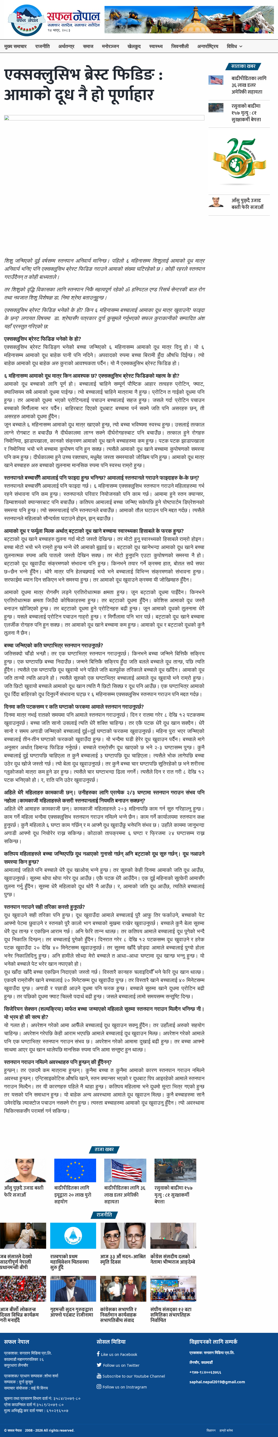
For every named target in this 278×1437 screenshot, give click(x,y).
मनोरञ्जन (110, 46)
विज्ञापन (211, 1430)
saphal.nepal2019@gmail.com (217, 1381)
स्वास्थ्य (156, 46)
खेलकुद (134, 46)
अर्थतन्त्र (66, 46)
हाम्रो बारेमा (226, 1430)
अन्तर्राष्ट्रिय (207, 46)
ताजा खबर (104, 1150)
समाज (88, 46)
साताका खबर (243, 66)
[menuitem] (15, 46)
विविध (232, 46)
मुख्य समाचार (15, 46)
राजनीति (42, 46)
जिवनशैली (180, 46)
